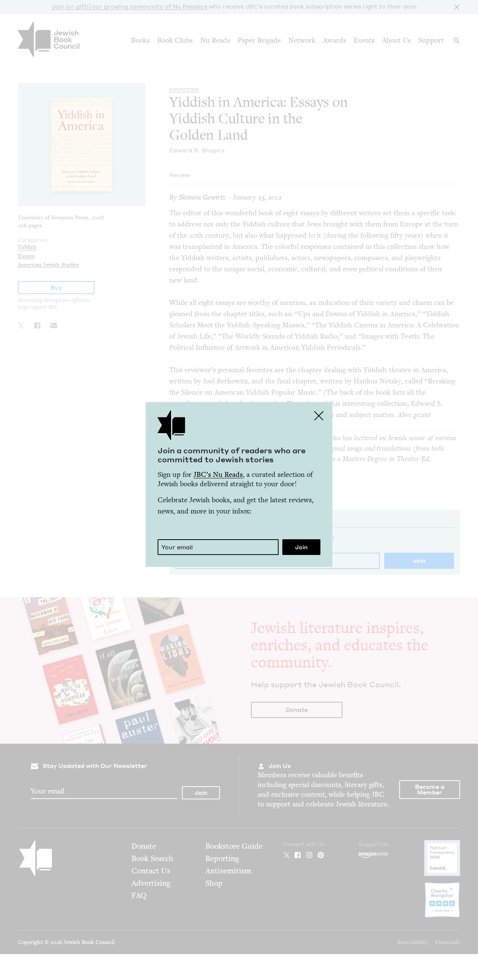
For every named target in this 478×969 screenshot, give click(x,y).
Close (319, 416)
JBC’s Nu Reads (218, 474)
